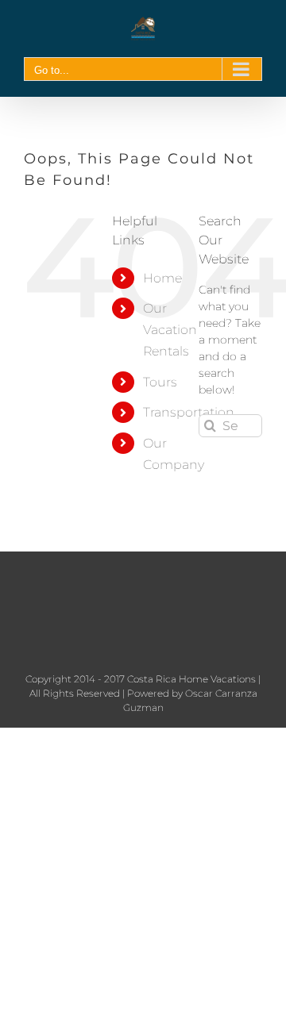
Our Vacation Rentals (170, 330)
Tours (160, 382)
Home (162, 278)
